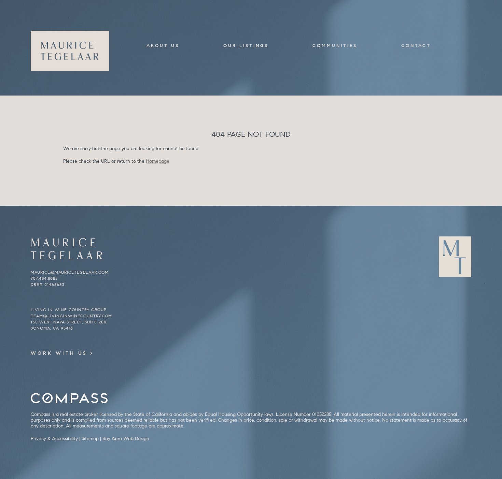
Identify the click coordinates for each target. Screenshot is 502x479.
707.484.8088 (44, 278)
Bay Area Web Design (125, 438)
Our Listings (245, 45)
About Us (163, 45)
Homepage (157, 161)
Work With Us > (62, 353)
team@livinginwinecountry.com (71, 315)
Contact (416, 45)
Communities (334, 45)
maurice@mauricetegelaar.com (70, 272)
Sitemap (90, 438)
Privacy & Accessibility (54, 438)
